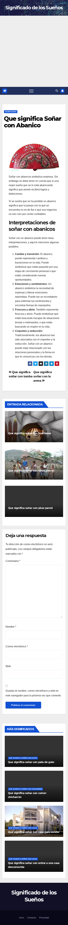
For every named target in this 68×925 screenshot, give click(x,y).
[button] (57, 90)
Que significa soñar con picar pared (30, 507)
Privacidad (44, 917)
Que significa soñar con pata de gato (31, 762)
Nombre (11, 626)
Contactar (31, 917)
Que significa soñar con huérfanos (29, 433)
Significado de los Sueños (34, 8)
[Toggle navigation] (31, 91)
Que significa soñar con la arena (42, 376)
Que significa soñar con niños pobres (31, 470)
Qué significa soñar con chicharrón (25, 789)
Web (8, 666)
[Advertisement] (34, 51)
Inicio (21, 917)
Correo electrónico (17, 646)
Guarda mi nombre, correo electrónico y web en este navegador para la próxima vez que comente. (33, 693)
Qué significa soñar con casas (23, 828)
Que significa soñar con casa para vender (33, 832)
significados (10, 112)
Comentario (13, 561)
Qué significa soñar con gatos (23, 758)
